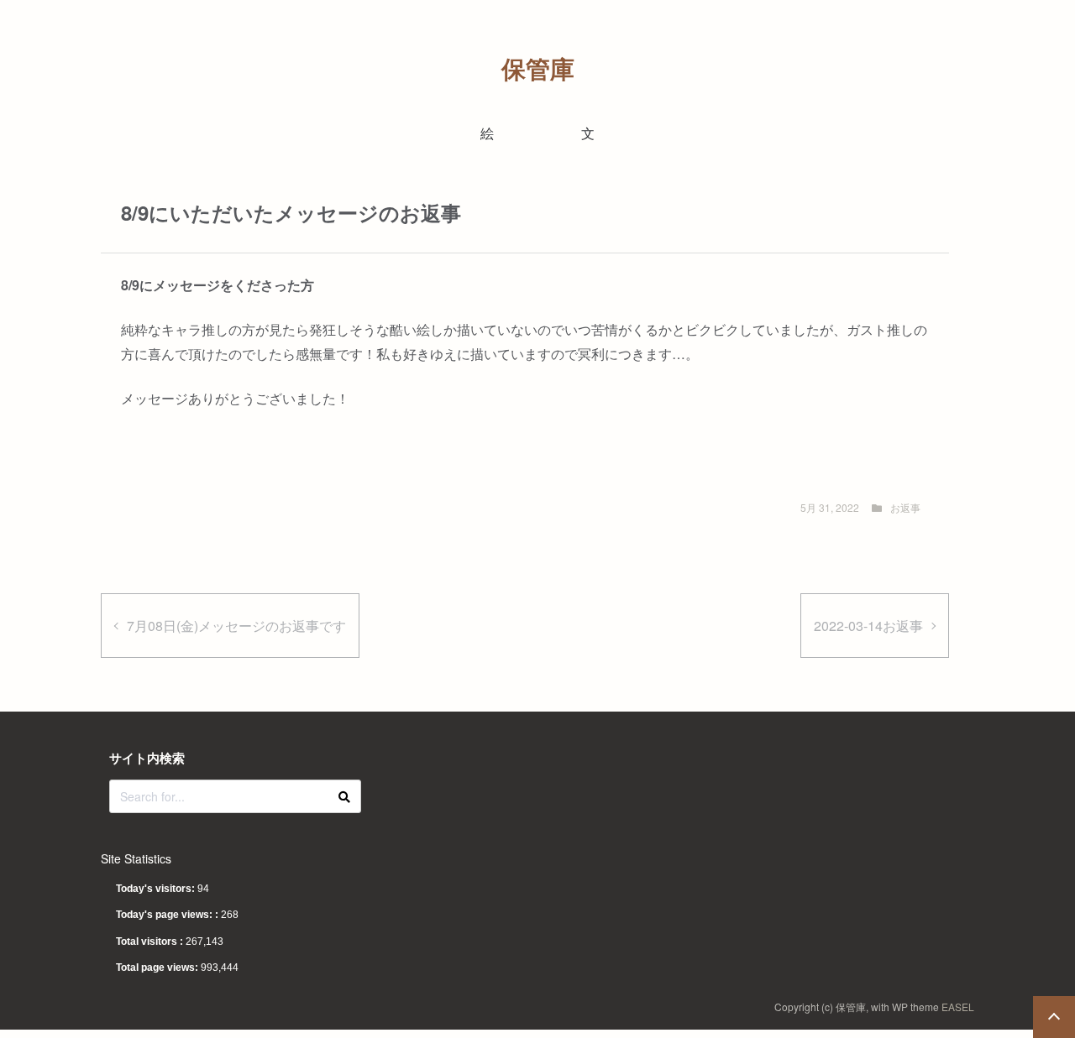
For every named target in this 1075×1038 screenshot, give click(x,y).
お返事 (905, 507)
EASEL (957, 1006)
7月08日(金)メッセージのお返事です (236, 625)
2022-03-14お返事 (868, 625)
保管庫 (537, 68)
